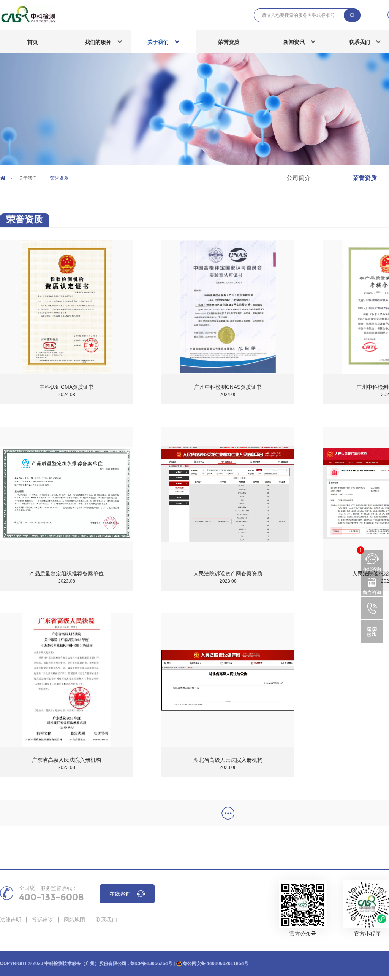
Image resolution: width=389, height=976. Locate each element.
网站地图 (74, 920)
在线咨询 (120, 894)
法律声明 (10, 920)
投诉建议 (42, 920)
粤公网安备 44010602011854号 (215, 963)
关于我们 (158, 42)
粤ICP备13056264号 (151, 963)
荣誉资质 (228, 42)
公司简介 (298, 178)
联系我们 (106, 920)
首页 (32, 42)
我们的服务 (98, 42)
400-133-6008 (51, 897)
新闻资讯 (294, 42)
